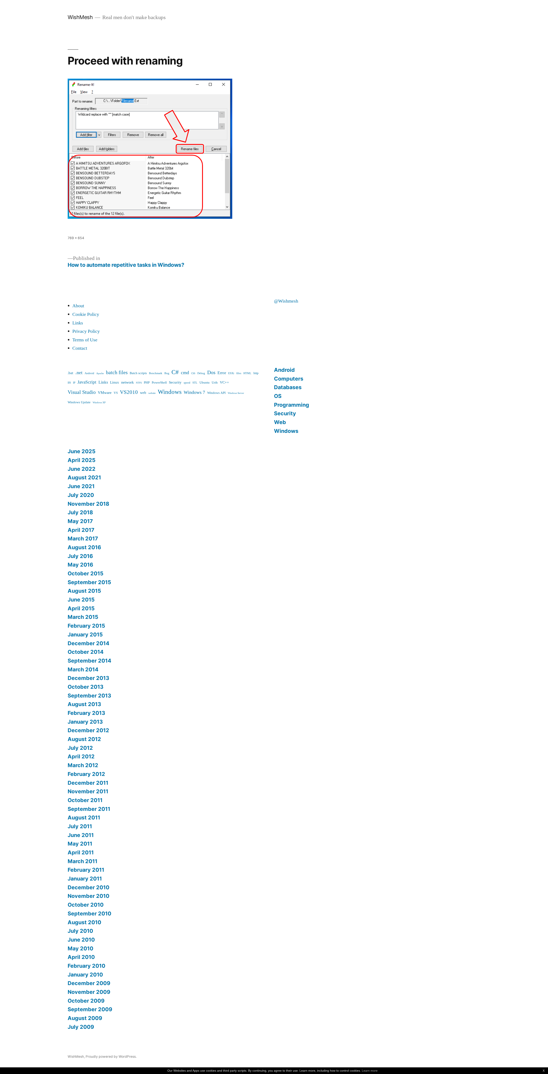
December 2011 (88, 783)
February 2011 (86, 870)
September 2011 (89, 809)
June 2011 (81, 835)
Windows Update (79, 402)
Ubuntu (205, 383)
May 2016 (80, 564)
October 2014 (86, 652)
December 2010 (88, 887)
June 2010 (81, 939)
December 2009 (89, 983)
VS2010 (129, 392)
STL (194, 382)
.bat (70, 373)
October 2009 (86, 1001)
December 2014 (88, 643)
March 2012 (83, 765)
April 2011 (81, 852)
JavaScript (86, 382)
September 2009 (90, 1009)
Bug (166, 373)
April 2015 (81, 608)
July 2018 (80, 512)
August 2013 (84, 704)
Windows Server (236, 393)
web (143, 392)
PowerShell (159, 383)
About (78, 306)
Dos (211, 372)
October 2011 (85, 800)
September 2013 (89, 695)
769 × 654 (76, 238)
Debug (201, 373)
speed (187, 382)
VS (116, 393)
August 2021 (84, 477)
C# (175, 372)
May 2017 (80, 521)
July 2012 (80, 748)
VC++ (224, 382)
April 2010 (81, 957)
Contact (79, 348)
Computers (288, 378)
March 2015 (83, 617)
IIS (69, 382)
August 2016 (84, 547)
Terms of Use (84, 340)
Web (280, 422)
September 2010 (89, 913)
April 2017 (81, 530)
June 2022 (81, 469)
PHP (147, 383)
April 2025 (81, 460)
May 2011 (80, 843)
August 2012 (84, 739)
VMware (105, 392)
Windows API (216, 393)
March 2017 (83, 538)
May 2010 (80, 948)
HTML (247, 373)
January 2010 (85, 974)
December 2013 (88, 678)
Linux (114, 382)
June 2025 (81, 451)
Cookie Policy (85, 314)
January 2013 (85, 721)
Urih (215, 383)
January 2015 (85, 634)
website (152, 393)
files (238, 373)
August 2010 (84, 922)
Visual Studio (82, 392)
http (256, 373)
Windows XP (99, 402)
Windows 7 (194, 392)
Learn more (370, 1070)
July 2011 (80, 826)
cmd (185, 373)
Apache (100, 373)
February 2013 (86, 713)
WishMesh (80, 17)
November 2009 (89, 992)
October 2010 (86, 905)
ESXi (231, 373)
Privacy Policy (86, 331)
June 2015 (81, 599)
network (127, 382)
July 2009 (81, 1027)
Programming (291, 405)
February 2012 (86, 774)
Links (77, 323)
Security (175, 382)
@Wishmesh (286, 301)
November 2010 (88, 896)
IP (74, 382)
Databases (288, 387)
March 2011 (82, 861)
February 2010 (86, 966)
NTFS (139, 382)
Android (89, 373)
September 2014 (89, 660)
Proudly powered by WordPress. (111, 1056)
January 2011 (85, 878)
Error (221, 372)
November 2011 (88, 791)
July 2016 (80, 556)
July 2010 (80, 931)
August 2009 (85, 1018)
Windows (170, 392)
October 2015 (85, 573)
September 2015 (89, 582)
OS (277, 396)
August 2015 (84, 591)
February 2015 (86, 625)
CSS (193, 373)
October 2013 (85, 687)
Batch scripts (138, 373)
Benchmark (155, 373)
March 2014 (83, 669)
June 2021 (81, 486)
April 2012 (81, 756)
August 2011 (84, 817)
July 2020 (81, 495)
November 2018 (88, 504)
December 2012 (88, 730)
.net (78, 373)
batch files (117, 372)
